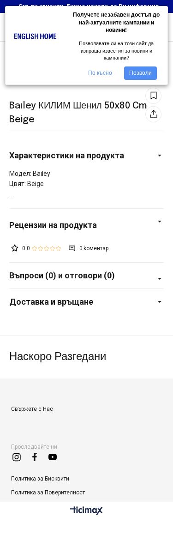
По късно (100, 73)
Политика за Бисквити (40, 478)
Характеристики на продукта (66, 155)
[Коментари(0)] (86, 225)
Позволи (140, 73)
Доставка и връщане (51, 302)
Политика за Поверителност (48, 492)
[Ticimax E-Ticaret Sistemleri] (86, 511)
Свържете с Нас (32, 409)
